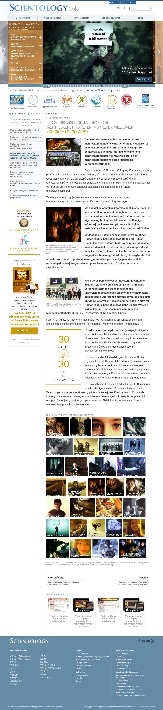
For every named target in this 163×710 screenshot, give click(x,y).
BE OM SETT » (24, 330)
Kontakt (79, 678)
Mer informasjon (82, 675)
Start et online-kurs (123, 669)
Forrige (46, 85)
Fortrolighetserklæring (92, 707)
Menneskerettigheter (111, 107)
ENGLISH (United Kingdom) (20, 659)
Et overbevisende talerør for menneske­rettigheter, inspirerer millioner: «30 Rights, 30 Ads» (24, 155)
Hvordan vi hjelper (17, 108)
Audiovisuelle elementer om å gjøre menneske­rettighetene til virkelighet (24, 165)
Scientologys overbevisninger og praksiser (92, 656)
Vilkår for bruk (132, 707)
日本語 (12, 672)
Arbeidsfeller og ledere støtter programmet (23, 196)
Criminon (66, 107)
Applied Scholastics (49, 107)
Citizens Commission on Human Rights (131, 696)
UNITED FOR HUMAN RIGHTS (50, 113)
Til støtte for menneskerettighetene (23, 68)
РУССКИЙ (14, 675)
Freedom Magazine (145, 106)
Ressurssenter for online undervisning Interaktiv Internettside (21, 174)
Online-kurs (80, 672)
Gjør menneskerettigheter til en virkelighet (24, 37)
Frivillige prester (81, 18)
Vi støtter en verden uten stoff (127, 686)
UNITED (14, 63)
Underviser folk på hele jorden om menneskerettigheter (25, 138)
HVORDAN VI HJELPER (24, 113)
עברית (13, 668)
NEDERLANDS (15, 681)
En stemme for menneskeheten (88, 660)
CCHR (126, 107)
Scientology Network (124, 660)
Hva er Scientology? (52, 18)
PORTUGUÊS (45, 677)
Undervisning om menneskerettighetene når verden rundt (25, 183)
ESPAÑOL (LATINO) (48, 665)
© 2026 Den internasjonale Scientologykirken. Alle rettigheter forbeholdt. (35, 707)
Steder (78, 681)
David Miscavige (122, 666)
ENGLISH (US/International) (20, 656)
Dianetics (119, 656)
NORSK (43, 659)
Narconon (82, 107)
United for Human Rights (125, 689)
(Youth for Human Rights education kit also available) (24, 341)
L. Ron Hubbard (23, 18)
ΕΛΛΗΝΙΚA (44, 671)
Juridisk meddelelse (147, 707)
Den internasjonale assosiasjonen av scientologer (130, 676)
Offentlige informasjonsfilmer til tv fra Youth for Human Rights (24, 55)
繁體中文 (13, 678)
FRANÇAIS (14, 665)
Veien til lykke (33, 107)
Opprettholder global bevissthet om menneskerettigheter (24, 131)
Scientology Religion (123, 663)
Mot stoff (96, 107)
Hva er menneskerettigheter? (23, 45)
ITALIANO (43, 674)
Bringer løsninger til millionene (24, 191)
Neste (125, 85)
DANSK (13, 662)
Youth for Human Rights (125, 693)
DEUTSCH (14, 684)
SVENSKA (44, 662)
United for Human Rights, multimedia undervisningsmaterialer (21, 146)
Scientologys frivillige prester (127, 672)
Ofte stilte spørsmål (111, 18)
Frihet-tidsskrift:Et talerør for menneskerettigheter (22, 77)
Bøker (140, 18)
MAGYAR (43, 656)
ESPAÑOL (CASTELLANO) (50, 668)
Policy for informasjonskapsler (114, 707)
